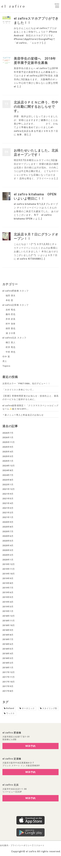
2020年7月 (8, 531)
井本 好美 (10, 319)
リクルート (39, 845)
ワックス (10, 713)
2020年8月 (8, 527)
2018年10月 (8, 625)
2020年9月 (8, 522)
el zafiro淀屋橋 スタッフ (15, 305)
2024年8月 (8, 470)
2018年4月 (8, 653)
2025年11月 (8, 442)
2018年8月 (8, 635)
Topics (6, 366)
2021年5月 (8, 498)
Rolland (10, 708)
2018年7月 (8, 639)
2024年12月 (8, 465)
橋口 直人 (10, 342)
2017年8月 (8, 691)
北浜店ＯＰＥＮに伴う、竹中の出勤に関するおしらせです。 (36, 106)
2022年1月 (8, 484)
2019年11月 (8, 569)
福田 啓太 (10, 295)
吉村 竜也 (10, 309)
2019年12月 (8, 564)
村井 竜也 (10, 347)
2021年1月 (8, 517)
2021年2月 (8, 512)
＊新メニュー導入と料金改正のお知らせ (23, 415)
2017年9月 (8, 686)
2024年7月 (8, 475)
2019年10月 (8, 573)
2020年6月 (8, 536)
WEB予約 (30, 746)
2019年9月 (8, 578)
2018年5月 (8, 649)
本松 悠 (9, 300)
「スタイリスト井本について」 (18, 389)
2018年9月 (8, 630)
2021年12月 (8, 489)
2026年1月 (8, 437)
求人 (4, 361)
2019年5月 (8, 597)
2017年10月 (8, 681)
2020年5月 (8, 541)
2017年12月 (8, 672)
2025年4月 (8, 451)
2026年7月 (8, 433)
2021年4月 (8, 503)
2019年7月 (8, 587)
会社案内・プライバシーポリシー (16, 845)
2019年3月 (8, 606)
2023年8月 (8, 480)
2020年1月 (8, 559)
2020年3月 (8, 550)
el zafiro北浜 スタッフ (14, 338)
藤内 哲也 (10, 314)
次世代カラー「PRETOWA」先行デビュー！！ (26, 383)
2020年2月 (8, 555)
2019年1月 (8, 611)
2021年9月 (8, 494)
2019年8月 (8, 583)
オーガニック (28, 708)
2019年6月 (8, 592)
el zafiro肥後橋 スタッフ (15, 291)
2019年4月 (8, 602)
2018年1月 (8, 667)
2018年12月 (8, 616)
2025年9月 (8, 447)
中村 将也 (10, 352)
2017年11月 (8, 677)
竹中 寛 (6, 356)
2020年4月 (8, 545)
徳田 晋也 (10, 328)
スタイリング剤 (49, 708)
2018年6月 (8, 644)
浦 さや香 (10, 333)
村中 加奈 (10, 323)
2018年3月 (8, 658)
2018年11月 (8, 620)
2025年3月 (8, 456)
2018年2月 (8, 663)
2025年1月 (8, 461)
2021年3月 (8, 508)
